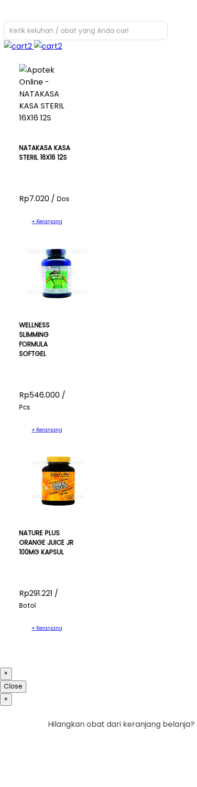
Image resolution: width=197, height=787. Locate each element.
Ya (163, 743)
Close (13, 686)
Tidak (180, 743)
